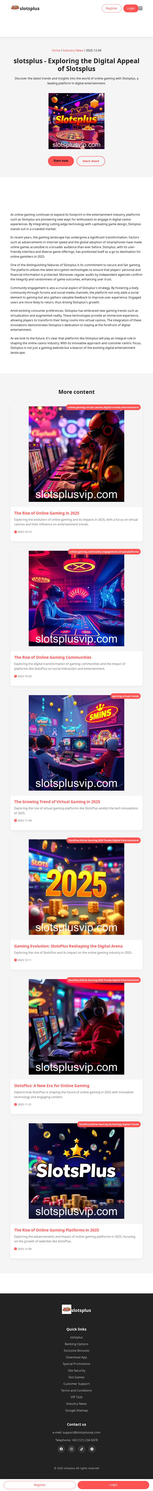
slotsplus (76, 1337)
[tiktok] (81, 1449)
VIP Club (76, 1397)
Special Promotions (76, 1364)
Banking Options (76, 1344)
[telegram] (92, 1449)
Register (112, 8)
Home (56, 50)
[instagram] (71, 1449)
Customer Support (76, 1384)
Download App (76, 1357)
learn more (91, 161)
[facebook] (61, 1449)
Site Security (76, 1370)
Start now (61, 161)
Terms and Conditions (76, 1390)
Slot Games (76, 1377)
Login (131, 8)
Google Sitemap (76, 1410)
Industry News (73, 50)
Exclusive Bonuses (76, 1350)
